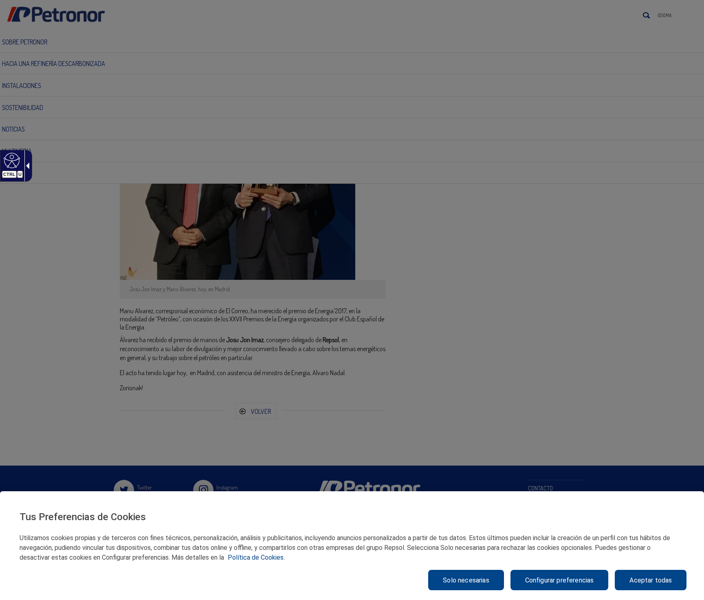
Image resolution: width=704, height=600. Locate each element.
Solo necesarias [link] (466, 580)
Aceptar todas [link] (650, 580)
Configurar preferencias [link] (559, 580)
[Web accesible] (10, 160)
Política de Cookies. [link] (256, 557)
